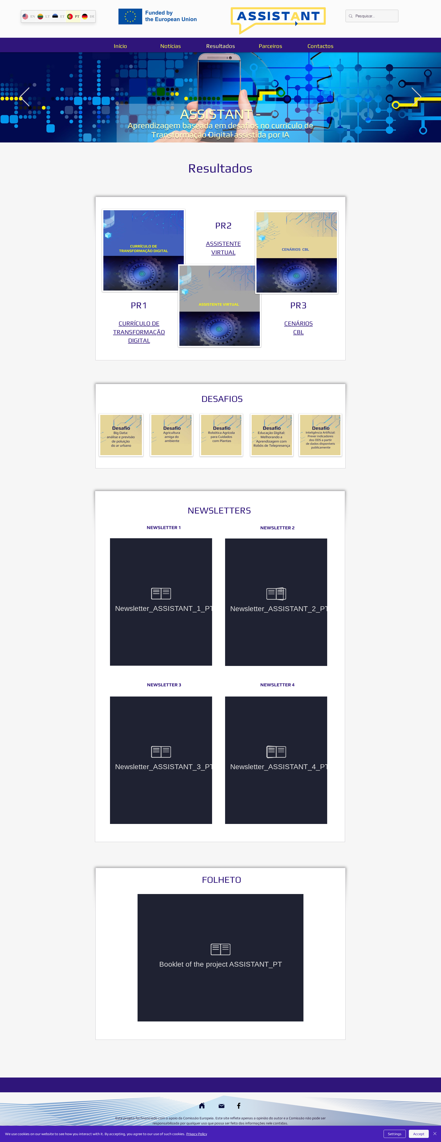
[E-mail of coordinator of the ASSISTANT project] (221, 1105)
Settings (394, 1134)
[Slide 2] (216, 135)
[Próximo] (416, 97)
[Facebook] (239, 1106)
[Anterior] (24, 97)
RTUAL (226, 252)
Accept (418, 1134)
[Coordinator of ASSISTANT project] (201, 1105)
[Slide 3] (224, 135)
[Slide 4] (232, 135)
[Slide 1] (209, 135)
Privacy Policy (196, 1134)
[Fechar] (435, 1134)
